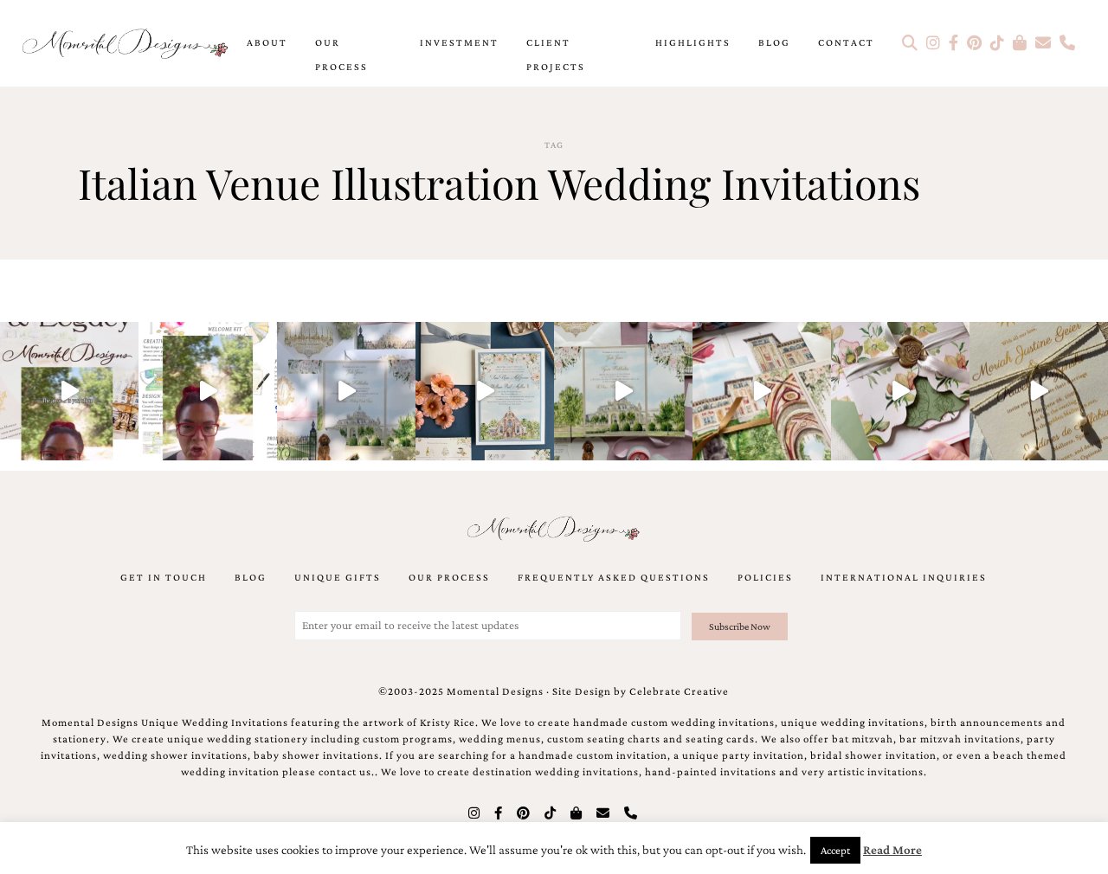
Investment (459, 42)
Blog (774, 42)
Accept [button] (835, 850)
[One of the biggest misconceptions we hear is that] (1039, 391)
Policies (765, 577)
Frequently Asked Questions (614, 577)
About (267, 42)
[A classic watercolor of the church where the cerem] (485, 391)
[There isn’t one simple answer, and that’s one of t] (900, 391)
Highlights (693, 42)
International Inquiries (904, 577)
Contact (846, 42)
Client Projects (555, 54)
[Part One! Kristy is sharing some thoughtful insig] (207, 391)
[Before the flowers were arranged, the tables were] (346, 391)
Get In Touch (163, 577)
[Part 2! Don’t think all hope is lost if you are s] (69, 391)
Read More (892, 850)
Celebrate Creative (679, 691)
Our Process (341, 54)
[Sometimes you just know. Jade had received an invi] (623, 391)
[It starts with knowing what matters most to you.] (761, 391)
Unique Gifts (337, 577)
